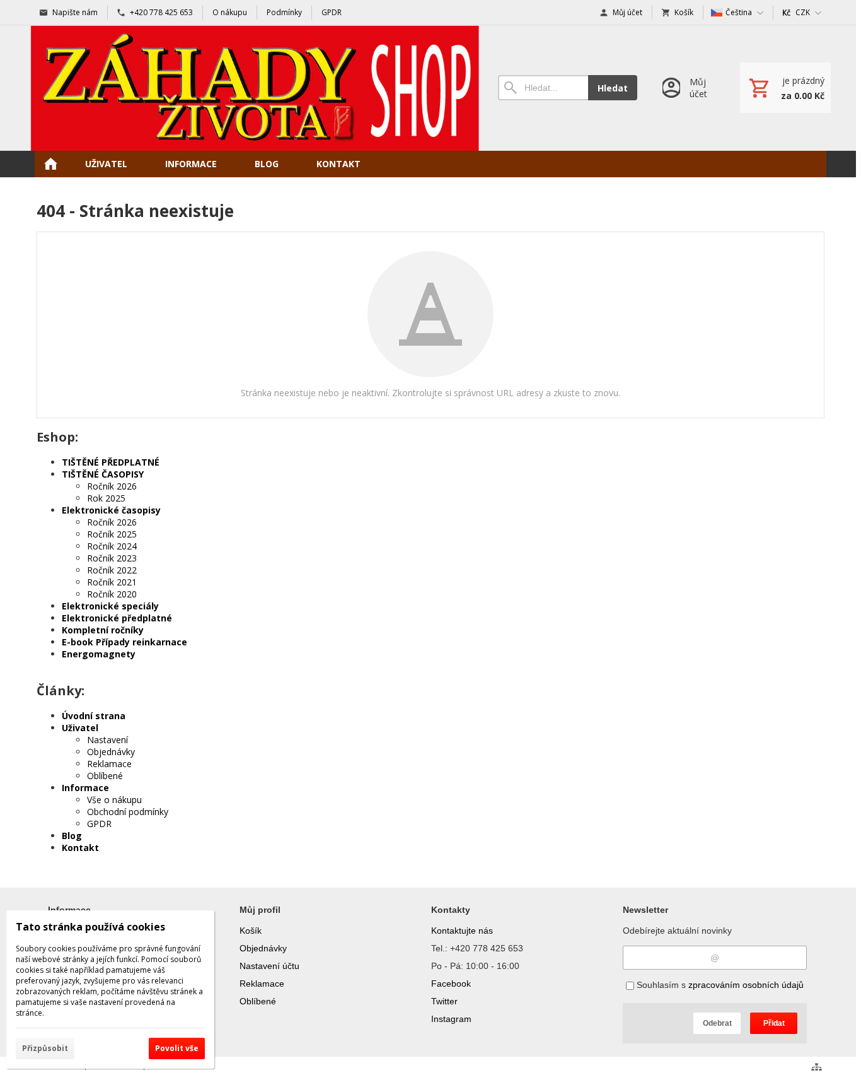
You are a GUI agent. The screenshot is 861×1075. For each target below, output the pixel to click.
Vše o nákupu (114, 800)
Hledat (613, 88)
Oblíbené (105, 776)
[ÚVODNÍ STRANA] (50, 164)
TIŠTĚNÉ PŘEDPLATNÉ (110, 462)
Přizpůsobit (45, 1048)
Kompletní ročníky (103, 630)
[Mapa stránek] (816, 1067)
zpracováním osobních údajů (746, 985)
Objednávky (111, 752)
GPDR (99, 824)
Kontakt (80, 848)
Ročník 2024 (112, 546)
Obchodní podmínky (127, 812)
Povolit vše (177, 1048)
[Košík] (785, 87)
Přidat (774, 1023)
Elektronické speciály (110, 606)
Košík (251, 930)
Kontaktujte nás (462, 930)
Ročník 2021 (112, 582)
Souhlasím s (719, 985)
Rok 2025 (106, 498)
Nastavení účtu (269, 966)
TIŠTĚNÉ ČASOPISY (103, 474)
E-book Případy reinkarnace (124, 642)
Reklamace (109, 764)
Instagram (451, 1019)
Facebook (451, 983)
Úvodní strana (93, 716)
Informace (85, 788)
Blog (72, 836)
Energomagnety (99, 654)
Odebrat (717, 1023)
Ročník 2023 (112, 558)
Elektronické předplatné (117, 618)
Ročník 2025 (112, 534)
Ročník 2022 (112, 570)
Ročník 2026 (112, 486)
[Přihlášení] (688, 88)
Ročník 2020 (112, 594)
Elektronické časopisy (111, 510)
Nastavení (107, 740)
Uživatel (80, 728)
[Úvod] (254, 88)
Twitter (444, 1001)
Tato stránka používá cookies (90, 927)
